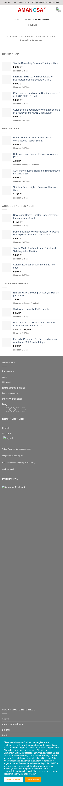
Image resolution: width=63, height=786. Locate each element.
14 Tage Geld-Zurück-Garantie (44, 2)
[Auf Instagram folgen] (12, 409)
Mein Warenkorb (10, 393)
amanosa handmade (13, 724)
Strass (5, 718)
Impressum (8, 371)
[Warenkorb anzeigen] (58, 10)
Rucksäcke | (24, 2)
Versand (6, 433)
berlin (5, 735)
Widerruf (6, 382)
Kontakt (6, 428)
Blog (4, 404)
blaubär (6, 730)
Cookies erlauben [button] (33, 779)
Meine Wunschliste (12, 399)
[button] (4, 9)
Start (17, 20)
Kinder (27, 20)
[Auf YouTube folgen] (23, 409)
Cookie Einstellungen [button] (13, 779)
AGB (4, 377)
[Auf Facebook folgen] (7, 409)
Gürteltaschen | (11, 2)
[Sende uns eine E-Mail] (17, 409)
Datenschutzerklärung (13, 388)
